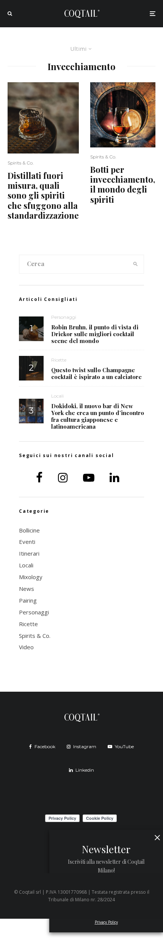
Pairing (28, 600)
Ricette (58, 360)
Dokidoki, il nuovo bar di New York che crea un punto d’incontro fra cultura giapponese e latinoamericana (97, 416)
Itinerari (29, 553)
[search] (135, 264)
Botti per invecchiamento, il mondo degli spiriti (122, 184)
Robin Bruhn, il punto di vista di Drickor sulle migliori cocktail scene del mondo (94, 334)
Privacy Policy (106, 922)
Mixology (30, 577)
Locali (57, 396)
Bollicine (29, 530)
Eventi (27, 541)
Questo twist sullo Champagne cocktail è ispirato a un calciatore (96, 373)
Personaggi (63, 317)
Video (26, 647)
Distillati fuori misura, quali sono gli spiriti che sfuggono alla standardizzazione (43, 196)
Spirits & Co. (21, 163)
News (26, 588)
